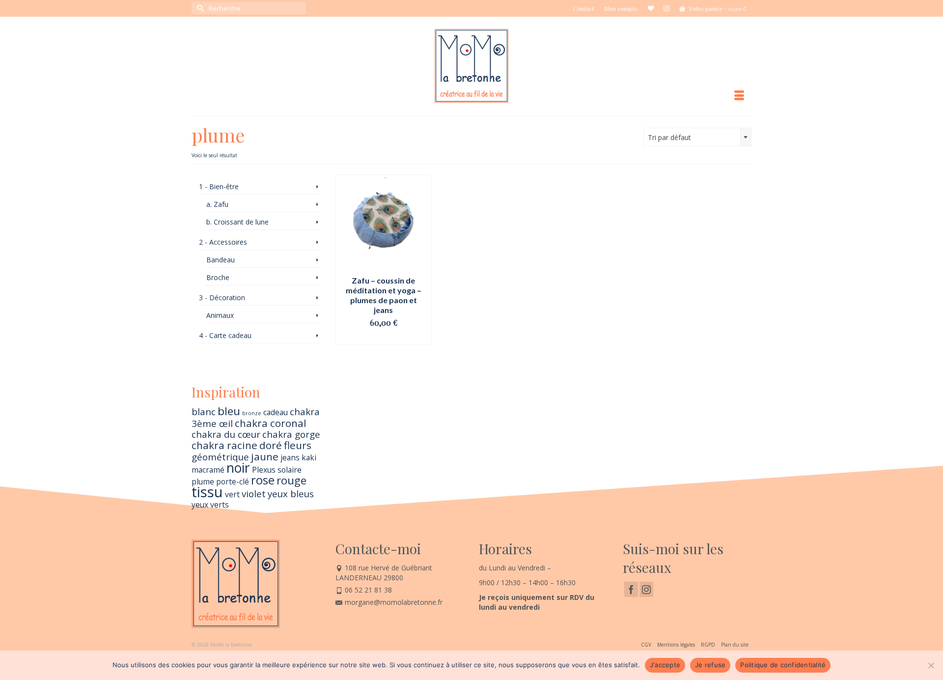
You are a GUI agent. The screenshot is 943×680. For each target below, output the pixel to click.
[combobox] (697, 137)
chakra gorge (291, 434)
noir (238, 468)
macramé (208, 469)
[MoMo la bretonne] (471, 66)
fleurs (297, 445)
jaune (264, 456)
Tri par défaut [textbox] (669, 137)
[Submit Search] (199, 8)
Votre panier (717, 8)
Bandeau (220, 259)
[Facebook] (631, 589)
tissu (207, 492)
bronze (251, 413)
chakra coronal (270, 423)
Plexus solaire (277, 469)
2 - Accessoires (223, 242)
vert (232, 494)
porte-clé (232, 481)
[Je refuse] (931, 665)
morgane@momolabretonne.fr (394, 602)
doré (270, 445)
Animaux (220, 315)
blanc (204, 411)
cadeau (275, 412)
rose (263, 480)
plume (203, 481)
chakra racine (224, 445)
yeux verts (210, 504)
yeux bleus (291, 493)
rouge (291, 480)
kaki (309, 457)
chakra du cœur (226, 434)
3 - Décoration (222, 297)
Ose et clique (383, 337)
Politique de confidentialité (783, 665)
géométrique (220, 457)
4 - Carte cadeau (225, 335)
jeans (290, 457)
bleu (229, 411)
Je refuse (710, 665)
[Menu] (739, 96)
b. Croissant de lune (237, 222)
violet (254, 493)
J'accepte (665, 665)
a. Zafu (217, 204)
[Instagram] (646, 589)
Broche (217, 277)
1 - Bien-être (219, 186)
